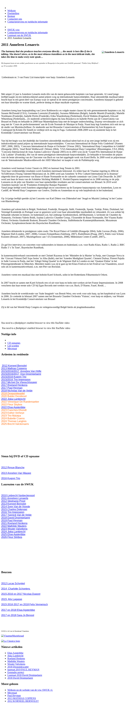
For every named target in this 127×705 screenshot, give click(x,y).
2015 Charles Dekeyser (14, 509)
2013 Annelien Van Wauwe (16, 473)
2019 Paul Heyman (11, 520)
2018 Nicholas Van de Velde (17, 390)
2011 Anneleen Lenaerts (14, 498)
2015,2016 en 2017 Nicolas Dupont (20, 594)
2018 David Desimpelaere (15, 517)
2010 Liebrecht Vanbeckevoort (18, 495)
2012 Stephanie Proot (13, 501)
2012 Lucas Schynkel (13, 583)
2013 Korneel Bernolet (13, 503)
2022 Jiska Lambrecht (13, 399)
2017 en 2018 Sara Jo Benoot (17, 615)
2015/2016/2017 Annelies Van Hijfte (21, 371)
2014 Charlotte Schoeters (16, 588)
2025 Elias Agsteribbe (13, 534)
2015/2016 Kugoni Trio (13, 376)
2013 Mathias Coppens (14, 368)
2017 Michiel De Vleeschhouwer (19, 382)
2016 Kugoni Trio (10, 478)
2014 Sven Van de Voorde (15, 506)
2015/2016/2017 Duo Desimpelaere (21, 374)
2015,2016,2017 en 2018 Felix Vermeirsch (24, 604)
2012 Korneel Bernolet (14, 365)
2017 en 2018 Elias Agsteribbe (18, 610)
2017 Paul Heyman (11, 388)
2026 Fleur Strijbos (11, 537)
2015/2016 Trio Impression (16, 379)
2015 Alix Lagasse (11, 599)
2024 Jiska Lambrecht (13, 531)
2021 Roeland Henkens (14, 523)
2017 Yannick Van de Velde (16, 515)
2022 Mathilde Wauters (13, 526)
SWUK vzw (13, 29)
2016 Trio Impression (12, 512)
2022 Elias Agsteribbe (13, 407)
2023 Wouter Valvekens (14, 528)
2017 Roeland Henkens (14, 385)
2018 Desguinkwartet (13, 393)
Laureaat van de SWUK (19, 35)
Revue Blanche (12, 467)
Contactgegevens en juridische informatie (27, 32)
